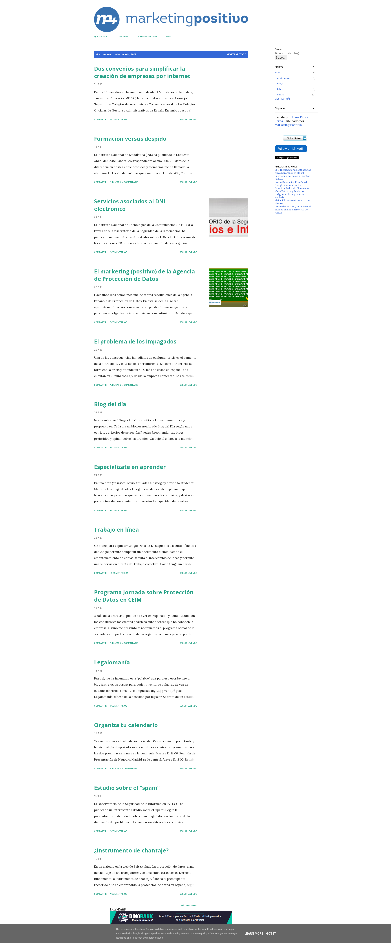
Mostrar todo (237, 54)
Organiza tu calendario (126, 725)
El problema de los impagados (135, 341)
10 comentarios (119, 573)
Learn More (254, 933)
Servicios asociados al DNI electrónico (129, 205)
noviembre (283, 78)
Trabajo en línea (116, 529)
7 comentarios (118, 322)
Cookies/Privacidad (147, 36)
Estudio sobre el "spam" (127, 787)
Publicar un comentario (124, 182)
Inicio (168, 36)
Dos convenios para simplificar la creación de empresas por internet (142, 72)
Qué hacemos (101, 36)
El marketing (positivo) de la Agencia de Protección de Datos (144, 275)
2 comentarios (118, 119)
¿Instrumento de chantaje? (131, 850)
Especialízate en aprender (130, 467)
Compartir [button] (100, 119)
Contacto (123, 36)
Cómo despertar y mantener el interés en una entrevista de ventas (293, 209)
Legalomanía (112, 662)
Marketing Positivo (288, 125)
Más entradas (189, 905)
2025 (277, 72)
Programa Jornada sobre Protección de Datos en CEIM (144, 595)
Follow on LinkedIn (291, 148)
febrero (281, 89)
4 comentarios (118, 510)
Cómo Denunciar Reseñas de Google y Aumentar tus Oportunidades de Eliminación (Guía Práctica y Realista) (292, 186)
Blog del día (110, 404)
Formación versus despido (130, 138)
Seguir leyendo (188, 119)
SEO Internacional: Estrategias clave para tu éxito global (293, 171)
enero (280, 94)
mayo (280, 83)
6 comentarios (118, 447)
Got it (271, 933)
